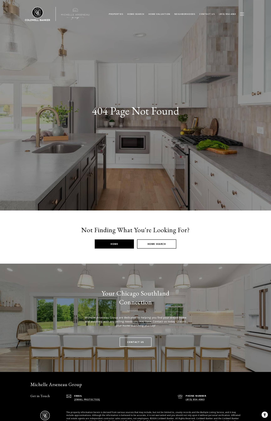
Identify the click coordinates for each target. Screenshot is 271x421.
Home (114, 243)
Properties (116, 14)
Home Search (157, 243)
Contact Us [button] (135, 342)
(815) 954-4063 (195, 399)
